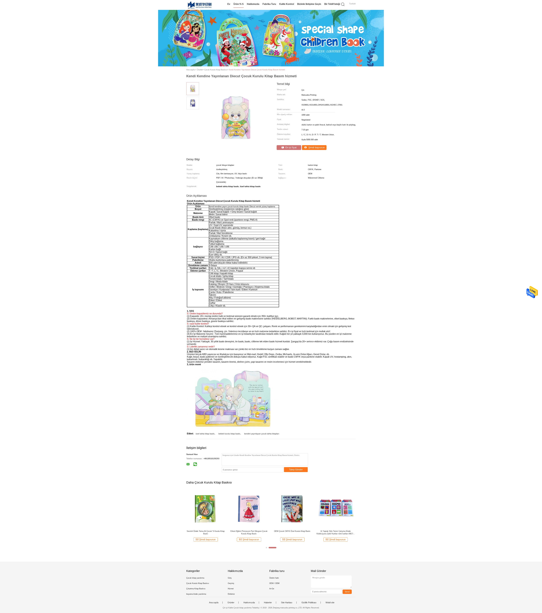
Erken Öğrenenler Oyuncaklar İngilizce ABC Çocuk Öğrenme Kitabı (292, 532)
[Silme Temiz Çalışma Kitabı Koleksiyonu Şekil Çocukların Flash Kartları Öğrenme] (205, 508)
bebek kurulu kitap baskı (229, 434)
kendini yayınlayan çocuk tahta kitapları (261, 434)
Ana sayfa (213, 603)
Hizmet (231, 589)
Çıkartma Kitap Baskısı (196, 589)
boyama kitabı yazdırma (196, 594)
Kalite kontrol (286, 4)
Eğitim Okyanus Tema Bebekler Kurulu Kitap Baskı (249, 532)
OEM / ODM (274, 583)
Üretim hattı (274, 578)
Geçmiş (231, 583)
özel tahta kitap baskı (205, 434)
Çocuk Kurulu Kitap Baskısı (197, 583)
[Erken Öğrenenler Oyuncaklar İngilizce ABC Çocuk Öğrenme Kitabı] (292, 508)
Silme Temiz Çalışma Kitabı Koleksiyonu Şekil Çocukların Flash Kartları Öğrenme (206, 532)
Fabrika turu (269, 4)
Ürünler (231, 603)
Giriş (230, 578)
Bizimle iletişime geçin (309, 4)
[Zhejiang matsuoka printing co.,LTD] (200, 5)
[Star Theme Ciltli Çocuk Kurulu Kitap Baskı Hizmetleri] (335, 508)
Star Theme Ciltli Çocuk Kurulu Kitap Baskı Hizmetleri (335, 532)
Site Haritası (286, 603)
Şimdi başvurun (316, 147)
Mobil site (330, 603)
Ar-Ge (271, 589)
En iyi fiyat (291, 147)
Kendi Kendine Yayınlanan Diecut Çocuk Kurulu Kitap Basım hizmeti (257, 70)
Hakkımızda (253, 4)
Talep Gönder (296, 469)
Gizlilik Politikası (308, 603)
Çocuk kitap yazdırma (195, 578)
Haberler (268, 603)
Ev (228, 4)
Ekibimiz (231, 594)
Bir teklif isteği (332, 4)
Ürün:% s (238, 4)
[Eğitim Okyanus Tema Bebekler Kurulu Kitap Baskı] (249, 508)
